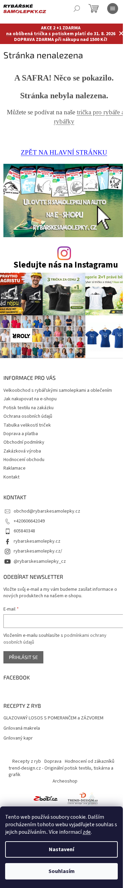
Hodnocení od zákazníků (89, 761)
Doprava (52, 761)
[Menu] (112, 8)
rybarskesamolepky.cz (37, 541)
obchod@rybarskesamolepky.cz (47, 511)
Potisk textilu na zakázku (28, 407)
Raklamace (14, 468)
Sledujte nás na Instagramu (65, 265)
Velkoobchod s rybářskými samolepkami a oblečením (57, 390)
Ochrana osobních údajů (27, 416)
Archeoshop (65, 781)
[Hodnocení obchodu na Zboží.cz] (46, 798)
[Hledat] (77, 8)
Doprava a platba (20, 433)
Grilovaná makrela (21, 728)
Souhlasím (61, 871)
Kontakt (11, 477)
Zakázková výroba (22, 451)
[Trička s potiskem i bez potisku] (83, 798)
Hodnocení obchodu (23, 459)
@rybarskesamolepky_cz (40, 561)
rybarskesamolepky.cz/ (38, 551)
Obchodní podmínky (23, 442)
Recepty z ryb (26, 761)
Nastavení (61, 849)
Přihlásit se (23, 657)
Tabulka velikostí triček (27, 425)
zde (87, 832)
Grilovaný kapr (18, 738)
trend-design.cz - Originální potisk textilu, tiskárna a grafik (61, 771)
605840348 (24, 531)
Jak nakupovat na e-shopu (30, 399)
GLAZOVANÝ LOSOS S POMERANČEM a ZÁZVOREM (53, 718)
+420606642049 (29, 521)
